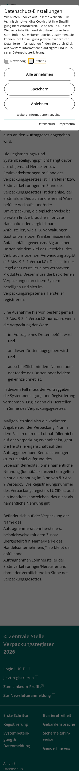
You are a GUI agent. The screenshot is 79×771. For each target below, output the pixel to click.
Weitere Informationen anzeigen (39, 115)
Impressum (67, 124)
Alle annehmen (39, 74)
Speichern (39, 88)
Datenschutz (46, 124)
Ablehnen (39, 103)
